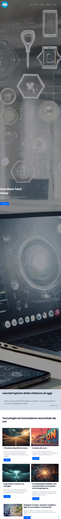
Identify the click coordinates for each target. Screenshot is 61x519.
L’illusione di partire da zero (16, 448)
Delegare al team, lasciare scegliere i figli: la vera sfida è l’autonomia (40, 506)
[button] (59, 4)
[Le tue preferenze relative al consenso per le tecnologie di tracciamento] (59, 517)
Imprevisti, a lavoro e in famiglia (14, 485)
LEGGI (7, 460)
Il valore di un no (39, 448)
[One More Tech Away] (4, 4)
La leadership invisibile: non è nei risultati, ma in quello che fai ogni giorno (44, 486)
